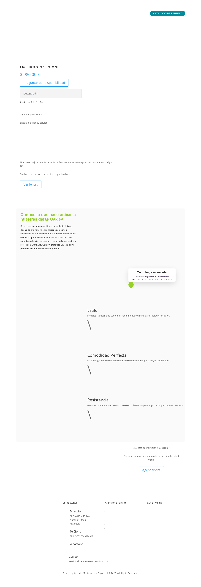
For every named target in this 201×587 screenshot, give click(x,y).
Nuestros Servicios (130, 13)
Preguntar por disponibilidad (44, 83)
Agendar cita (151, 470)
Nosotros (106, 13)
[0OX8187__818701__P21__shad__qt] (133, 86)
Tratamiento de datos (118, 528)
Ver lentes (31, 184)
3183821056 (76, 548)
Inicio (92, 13)
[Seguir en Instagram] (156, 512)
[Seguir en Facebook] (149, 512)
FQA (109, 520)
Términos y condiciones (119, 524)
